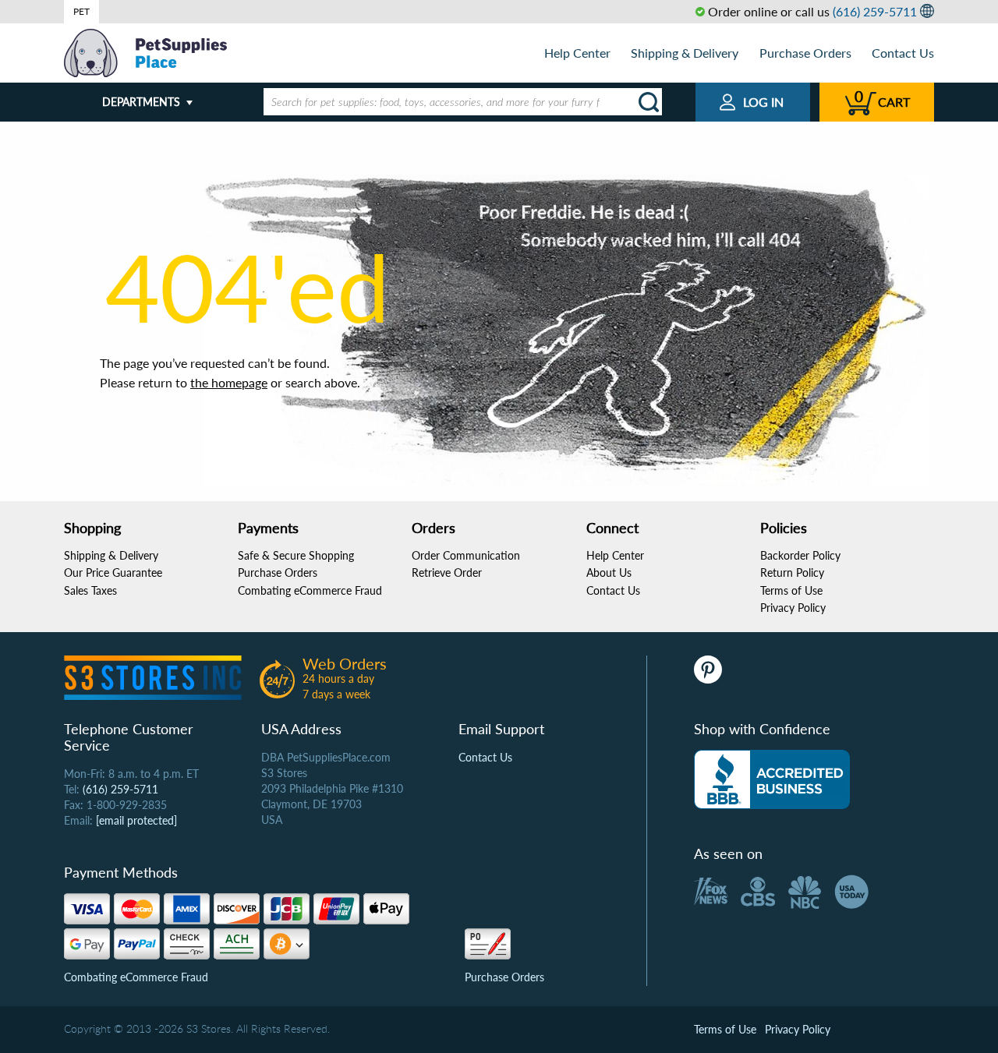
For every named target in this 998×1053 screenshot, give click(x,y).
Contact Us (903, 52)
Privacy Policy (793, 607)
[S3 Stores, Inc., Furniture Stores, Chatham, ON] (772, 779)
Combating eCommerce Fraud (310, 590)
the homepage (228, 382)
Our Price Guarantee (113, 572)
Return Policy (792, 572)
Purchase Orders (805, 52)
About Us (609, 572)
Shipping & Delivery (684, 52)
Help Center (577, 52)
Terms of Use (791, 590)
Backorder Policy (800, 555)
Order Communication (466, 555)
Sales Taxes (90, 590)
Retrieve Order (447, 572)
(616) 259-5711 (875, 11)
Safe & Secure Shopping (296, 555)
